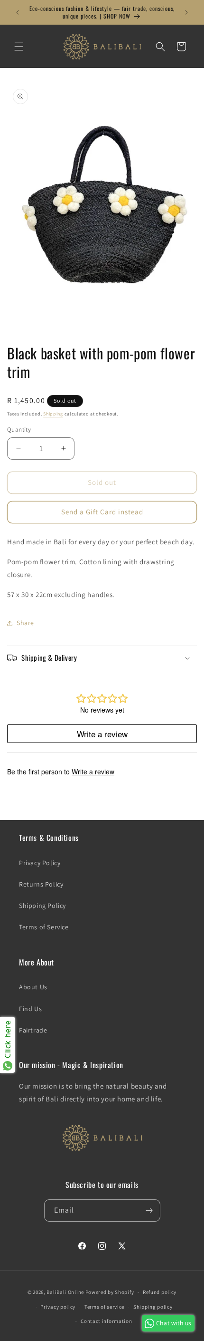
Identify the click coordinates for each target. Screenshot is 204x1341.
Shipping (53, 414)
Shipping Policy (42, 905)
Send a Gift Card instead (102, 511)
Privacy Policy (39, 863)
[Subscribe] (149, 1210)
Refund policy (159, 1292)
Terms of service (104, 1306)
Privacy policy (57, 1306)
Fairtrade (33, 1030)
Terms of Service (44, 927)
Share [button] (25, 622)
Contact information (106, 1321)
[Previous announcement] (17, 12)
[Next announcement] (186, 12)
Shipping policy (153, 1306)
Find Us (30, 1008)
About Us (33, 987)
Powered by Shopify (109, 1292)
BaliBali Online (65, 1292)
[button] (19, 46)
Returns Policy (41, 884)
